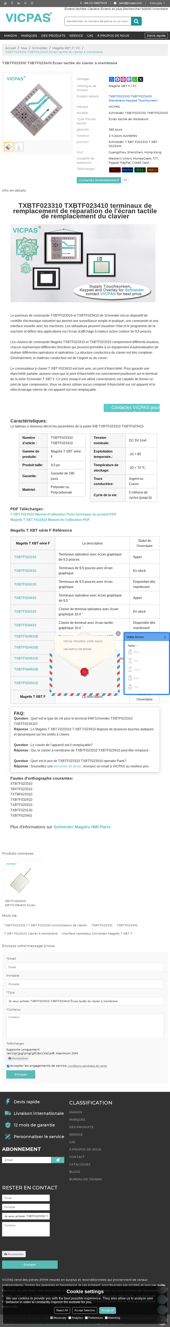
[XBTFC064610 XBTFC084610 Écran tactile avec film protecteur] (23, 879)
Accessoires (20, 1058)
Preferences (95, 1317)
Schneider (39, 48)
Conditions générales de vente (87, 1065)
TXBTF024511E (26, 658)
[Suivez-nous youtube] (5, 3)
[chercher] (136, 21)
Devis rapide (156, 35)
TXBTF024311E (26, 683)
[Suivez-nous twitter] (25, 3)
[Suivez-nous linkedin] (18, 3)
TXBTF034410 (25, 625)
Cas (90, 35)
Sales (131, 645)
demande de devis (67, 766)
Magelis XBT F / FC (66, 48)
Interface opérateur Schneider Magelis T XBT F (97, 933)
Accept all (108, 1310)
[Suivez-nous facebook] (12, 3)
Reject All (62, 1310)
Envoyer (21, 1074)
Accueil (10, 48)
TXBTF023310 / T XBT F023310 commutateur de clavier (45, 925)
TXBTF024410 (25, 598)
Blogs (74, 1172)
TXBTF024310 (25, 584)
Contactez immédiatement (99, 180)
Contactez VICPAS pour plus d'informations (135, 410)
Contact (77, 1157)
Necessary (59, 1317)
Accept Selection (84, 1310)
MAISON (10, 35)
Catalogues (79, 1164)
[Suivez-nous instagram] (32, 3)
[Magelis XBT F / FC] (115, 170)
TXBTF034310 (25, 611)
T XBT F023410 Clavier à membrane (31, 933)
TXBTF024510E (26, 636)
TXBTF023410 (25, 570)
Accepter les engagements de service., (58, 1066)
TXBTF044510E (26, 669)
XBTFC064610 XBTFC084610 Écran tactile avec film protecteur (20, 903)
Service (76, 35)
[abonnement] (57, 1160)
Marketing (114, 1317)
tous (24, 48)
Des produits (53, 35)
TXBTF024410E (26, 647)
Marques (29, 35)
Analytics (77, 1317)
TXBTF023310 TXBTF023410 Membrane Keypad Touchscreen (133, 98)
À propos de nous (113, 35)
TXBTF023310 (25, 557)
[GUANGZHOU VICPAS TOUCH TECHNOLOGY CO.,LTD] (29, 17)
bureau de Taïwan (85, 1179)
